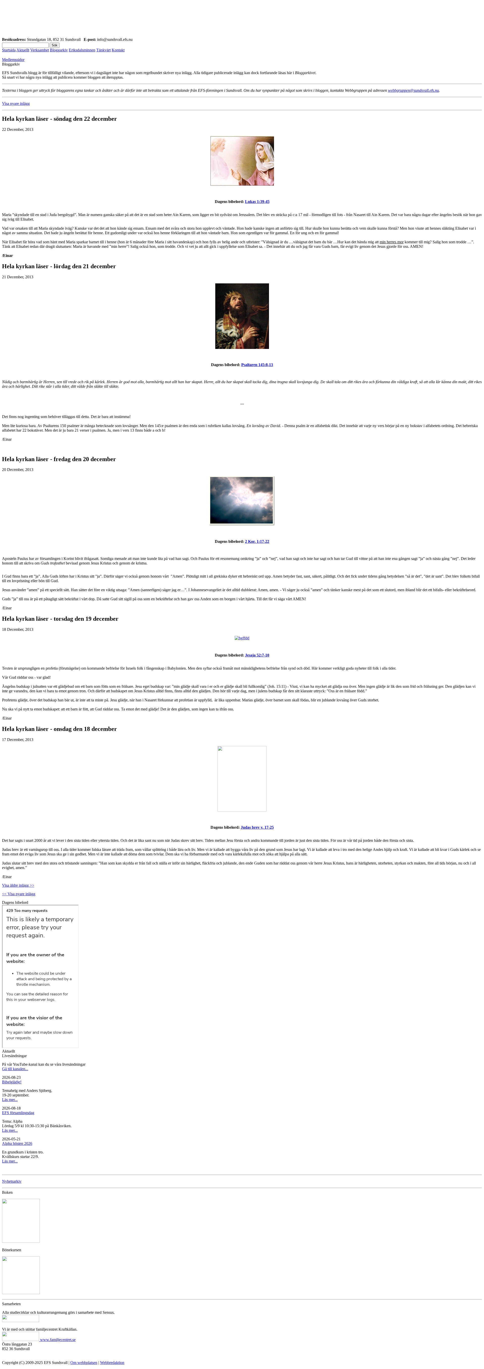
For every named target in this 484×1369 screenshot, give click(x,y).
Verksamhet (39, 50)
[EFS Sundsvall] (242, 19)
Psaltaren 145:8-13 (257, 365)
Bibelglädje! (11, 1082)
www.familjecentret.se (58, 1339)
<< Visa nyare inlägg (18, 894)
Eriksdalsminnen (82, 50)
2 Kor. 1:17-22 (257, 541)
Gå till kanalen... (15, 1069)
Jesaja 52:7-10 (257, 655)
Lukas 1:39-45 (257, 201)
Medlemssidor (13, 59)
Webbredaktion (112, 1362)
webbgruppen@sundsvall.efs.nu (413, 90)
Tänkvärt (103, 50)
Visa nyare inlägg (16, 103)
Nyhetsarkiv (11, 1181)
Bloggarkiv (59, 50)
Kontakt (118, 50)
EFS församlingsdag (18, 1113)
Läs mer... (10, 1099)
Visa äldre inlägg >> (18, 885)
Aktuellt (22, 50)
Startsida (9, 50)
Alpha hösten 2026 (17, 1143)
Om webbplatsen (83, 1362)
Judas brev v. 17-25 (257, 827)
